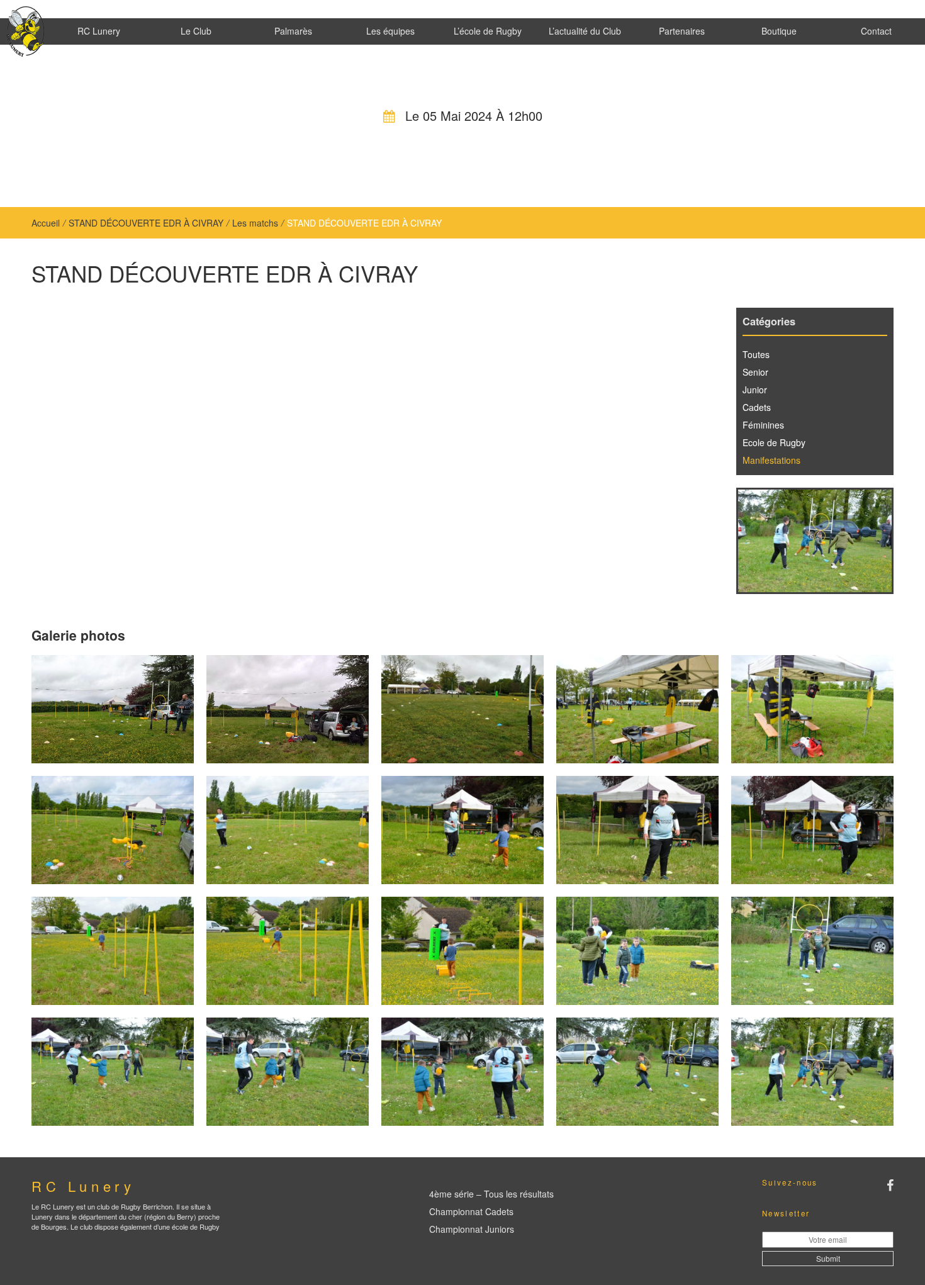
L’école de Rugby (488, 31)
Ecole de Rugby (774, 442)
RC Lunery (98, 31)
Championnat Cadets (471, 1211)
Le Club (196, 31)
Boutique (779, 31)
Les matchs (255, 222)
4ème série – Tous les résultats (491, 1193)
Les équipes (390, 31)
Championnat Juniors (471, 1229)
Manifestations (771, 460)
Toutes (756, 354)
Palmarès (293, 31)
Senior (755, 372)
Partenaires (682, 31)
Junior (755, 389)
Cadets (757, 407)
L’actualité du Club (585, 31)
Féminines (763, 424)
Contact (876, 31)
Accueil (45, 222)
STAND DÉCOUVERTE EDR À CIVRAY (146, 222)
